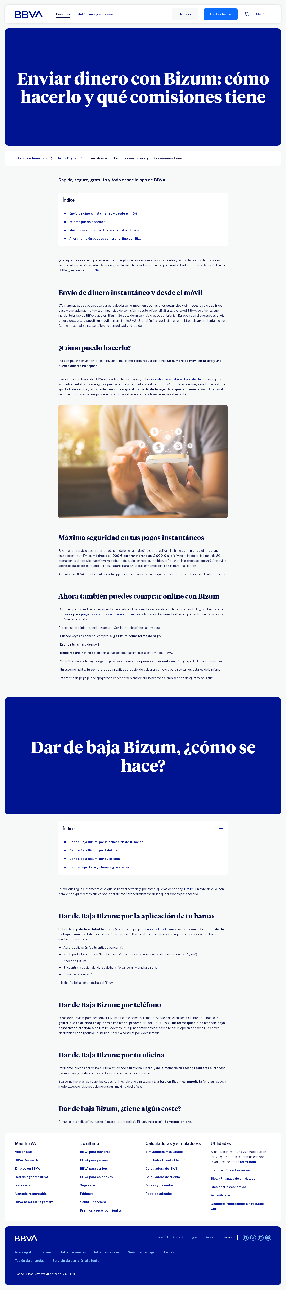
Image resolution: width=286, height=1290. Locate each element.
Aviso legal (23, 1252)
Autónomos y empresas (95, 14)
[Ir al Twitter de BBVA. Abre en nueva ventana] (253, 1238)
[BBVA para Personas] (29, 14)
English (193, 1237)
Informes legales (107, 1252)
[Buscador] (247, 14)
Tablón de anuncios (29, 1261)
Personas (63, 14)
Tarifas (169, 1252)
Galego (209, 1237)
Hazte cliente (220, 14)
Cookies (45, 1252)
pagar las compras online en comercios (110, 614)
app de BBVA (156, 929)
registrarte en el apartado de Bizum (178, 379)
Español (162, 1237)
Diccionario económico (228, 1187)
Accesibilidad (221, 1195)
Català (178, 1237)
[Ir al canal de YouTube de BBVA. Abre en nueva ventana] (268, 1238)
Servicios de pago (141, 1252)
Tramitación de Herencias (230, 1170)
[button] (185, 14)
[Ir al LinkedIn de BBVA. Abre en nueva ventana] (261, 1238)
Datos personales (73, 1252)
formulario (248, 1162)
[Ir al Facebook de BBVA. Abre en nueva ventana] (246, 1238)
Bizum (99, 270)
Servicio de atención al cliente (76, 1261)
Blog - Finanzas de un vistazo (233, 1179)
